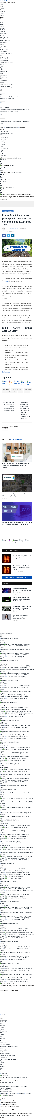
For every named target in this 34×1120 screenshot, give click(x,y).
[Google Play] (4, 1075)
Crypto (2, 68)
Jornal (1, 1064)
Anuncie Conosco (5, 1053)
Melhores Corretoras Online (7, 1055)
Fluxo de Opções (4, 59)
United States (4, 137)
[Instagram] (3, 1093)
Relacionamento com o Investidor (9, 1046)
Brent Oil (11, 187)
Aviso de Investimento (6, 1091)
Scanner (2, 15)
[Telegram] (27, 1093)
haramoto (15, 561)
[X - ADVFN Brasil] (12, 1093)
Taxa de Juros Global (5, 86)
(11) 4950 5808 (4, 131)
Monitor (2, 4)
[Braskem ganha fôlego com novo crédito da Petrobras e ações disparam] (17, 483)
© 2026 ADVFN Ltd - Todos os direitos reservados (13, 1086)
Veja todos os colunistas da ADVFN (16, 577)
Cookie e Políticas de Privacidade (9, 1090)
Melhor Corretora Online (6, 62)
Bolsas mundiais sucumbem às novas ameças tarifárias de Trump (22, 556)
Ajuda (1, 1048)
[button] (8, 1102)
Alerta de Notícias (5, 40)
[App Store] (3, 1073)
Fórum (2, 8)
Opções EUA (3, 75)
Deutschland (4, 148)
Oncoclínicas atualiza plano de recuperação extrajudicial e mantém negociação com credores (15, 465)
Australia (3, 143)
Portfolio (2, 11)
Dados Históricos (4, 57)
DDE (1, 55)
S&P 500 (11, 165)
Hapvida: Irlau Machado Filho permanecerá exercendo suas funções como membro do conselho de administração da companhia (25, 410)
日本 (2, 153)
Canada (3, 144)
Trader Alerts (3, 51)
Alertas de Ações (4, 50)
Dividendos (3, 30)
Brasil (2, 141)
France (2, 146)
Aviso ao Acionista (8, 211)
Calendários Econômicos (7, 84)
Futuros (2, 69)
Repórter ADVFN (13, 229)
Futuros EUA (3, 71)
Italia (2, 150)
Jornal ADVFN (4, 37)
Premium (15, 127)
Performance (3, 33)
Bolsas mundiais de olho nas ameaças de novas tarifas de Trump (21, 567)
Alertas (2, 48)
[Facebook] (20, 1093)
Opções (2, 26)
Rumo (20, 392)
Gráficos (2, 24)
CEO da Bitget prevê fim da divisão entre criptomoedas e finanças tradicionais (21, 617)
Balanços (2, 28)
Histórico (2, 31)
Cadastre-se (3, 199)
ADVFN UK (3, 139)
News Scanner (4, 39)
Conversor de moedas (6, 53)
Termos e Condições (7, 1082)
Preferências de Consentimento (9, 1059)
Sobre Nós (3, 1042)
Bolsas (2, 79)
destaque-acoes (16, 389)
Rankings (2, 10)
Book (1, 6)
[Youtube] (3, 1095)
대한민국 (3, 155)
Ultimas (27, 392)
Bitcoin (10, 180)
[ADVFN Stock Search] (0, 2)
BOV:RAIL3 (6, 281)
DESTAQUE (6, 389)
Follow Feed (3, 46)
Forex (1, 66)
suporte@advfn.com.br (6, 133)
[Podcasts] (9, 1095)
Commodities (3, 77)
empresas (28, 389)
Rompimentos (4, 60)
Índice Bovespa (17, 158)
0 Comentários (10, 231)
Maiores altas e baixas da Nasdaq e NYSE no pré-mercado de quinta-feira (22, 590)
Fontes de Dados (4, 1057)
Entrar (1, 127)
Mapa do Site (3, 1050)
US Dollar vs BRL (17, 172)
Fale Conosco (3, 135)
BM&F (1, 73)
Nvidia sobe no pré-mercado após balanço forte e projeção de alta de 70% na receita (21, 599)
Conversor (3, 1070)
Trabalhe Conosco (5, 1044)
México (3, 152)
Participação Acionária (9, 392)
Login (16, 990)
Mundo (2, 13)
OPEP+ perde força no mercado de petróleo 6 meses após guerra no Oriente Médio (22, 608)
